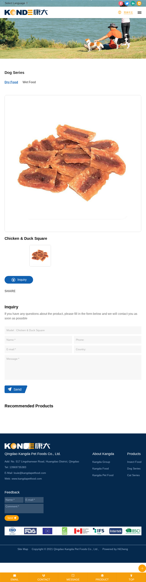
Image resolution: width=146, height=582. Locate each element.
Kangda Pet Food (102, 475)
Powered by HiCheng (115, 549)
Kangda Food (100, 468)
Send (17, 389)
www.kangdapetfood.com (27, 478)
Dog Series (133, 468)
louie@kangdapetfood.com (30, 472)
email (15, 579)
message (73, 579)
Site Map (22, 549)
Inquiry (22, 279)
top (131, 579)
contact (43, 579)
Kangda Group (101, 461)
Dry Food (11, 82)
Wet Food (29, 82)
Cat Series (133, 475)
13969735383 (18, 467)
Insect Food (134, 461)
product (102, 579)
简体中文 (128, 12)
